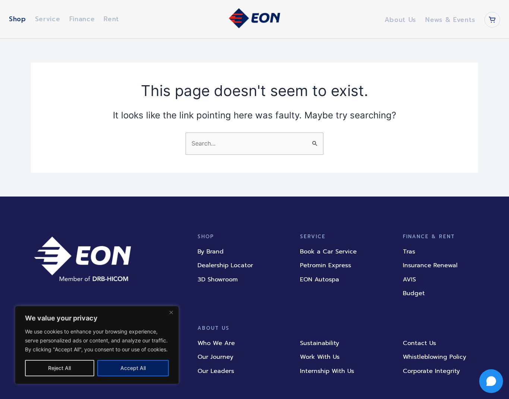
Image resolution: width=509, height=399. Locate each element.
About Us (400, 19)
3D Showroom (217, 279)
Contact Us (419, 343)
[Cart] (492, 20)
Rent (111, 19)
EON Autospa (319, 279)
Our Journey (215, 356)
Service (47, 19)
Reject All (59, 368)
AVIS (409, 279)
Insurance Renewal (430, 265)
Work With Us (319, 356)
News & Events (450, 19)
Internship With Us (327, 371)
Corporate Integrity (431, 371)
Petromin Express (325, 265)
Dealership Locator (225, 265)
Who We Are (216, 343)
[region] (97, 345)
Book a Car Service (328, 251)
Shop (17, 19)
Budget (414, 293)
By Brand (210, 251)
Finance (82, 19)
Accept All (133, 368)
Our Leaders (215, 371)
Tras (409, 251)
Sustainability (319, 343)
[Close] (171, 312)
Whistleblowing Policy (434, 356)
